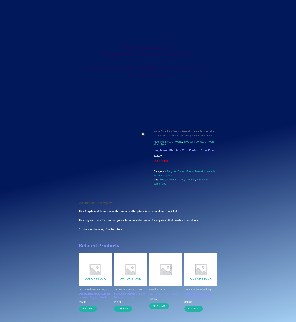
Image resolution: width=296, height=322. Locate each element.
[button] (143, 134)
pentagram (202, 179)
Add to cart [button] (159, 306)
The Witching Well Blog (165, 67)
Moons (178, 141)
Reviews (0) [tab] (105, 202)
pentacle (190, 179)
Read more (88, 309)
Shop (132, 67)
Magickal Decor (171, 131)
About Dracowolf (106, 67)
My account (157, 74)
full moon (171, 179)
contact (134, 74)
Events (200, 67)
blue (162, 179)
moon (181, 179)
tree (164, 183)
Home (157, 131)
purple (157, 183)
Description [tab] (86, 202)
